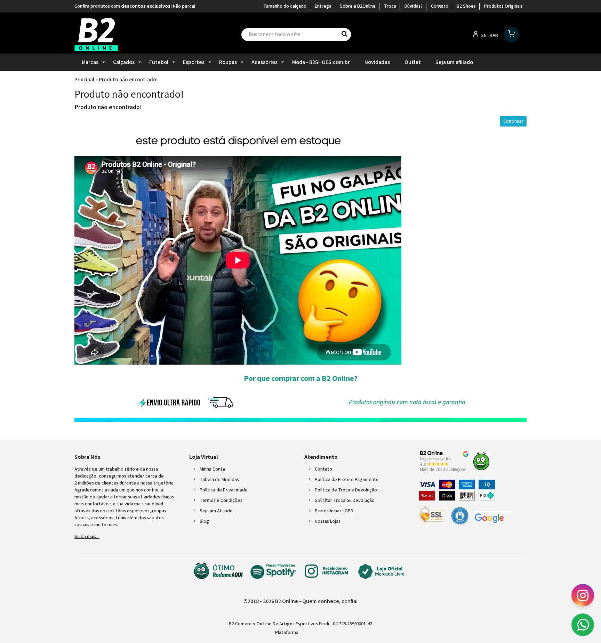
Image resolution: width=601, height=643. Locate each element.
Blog (204, 521)
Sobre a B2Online (358, 6)
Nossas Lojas (327, 521)
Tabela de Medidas (219, 479)
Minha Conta (212, 469)
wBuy (312, 632)
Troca (390, 6)
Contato (439, 6)
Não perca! (184, 6)
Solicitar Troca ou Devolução (345, 500)
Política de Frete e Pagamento (347, 479)
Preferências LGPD (334, 510)
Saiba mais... (86, 536)
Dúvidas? (413, 6)
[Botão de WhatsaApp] (582, 624)
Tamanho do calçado (284, 6)
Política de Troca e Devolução (346, 490)
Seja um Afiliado (216, 510)
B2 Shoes (466, 6)
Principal (84, 79)
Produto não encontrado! (128, 79)
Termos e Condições (221, 500)
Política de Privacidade (224, 490)
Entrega (323, 6)
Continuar (513, 121)
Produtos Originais (503, 6)
